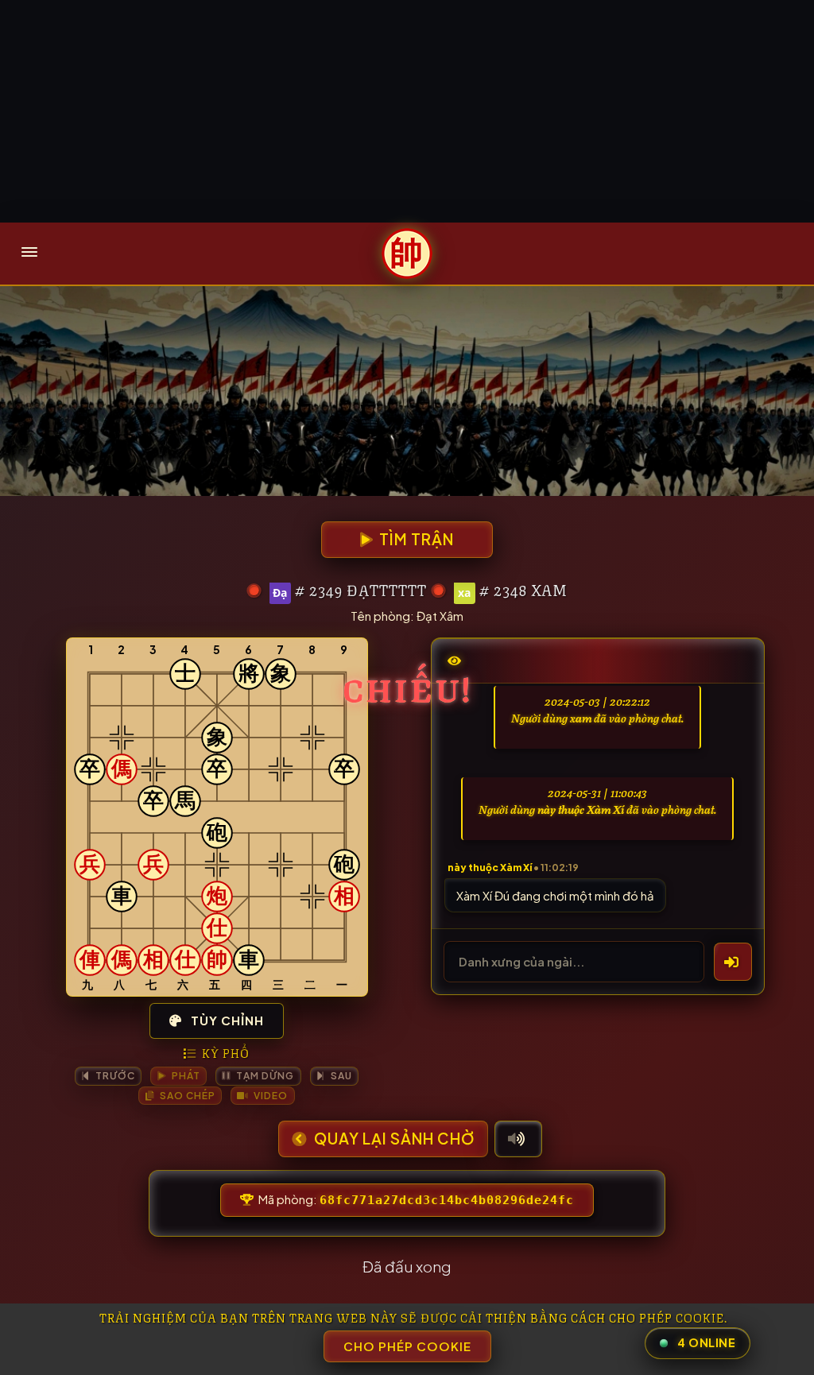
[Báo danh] (733, 962)
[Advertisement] (407, 111)
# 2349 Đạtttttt (361, 589)
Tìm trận (415, 539)
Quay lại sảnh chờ (393, 1138)
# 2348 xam (523, 589)
